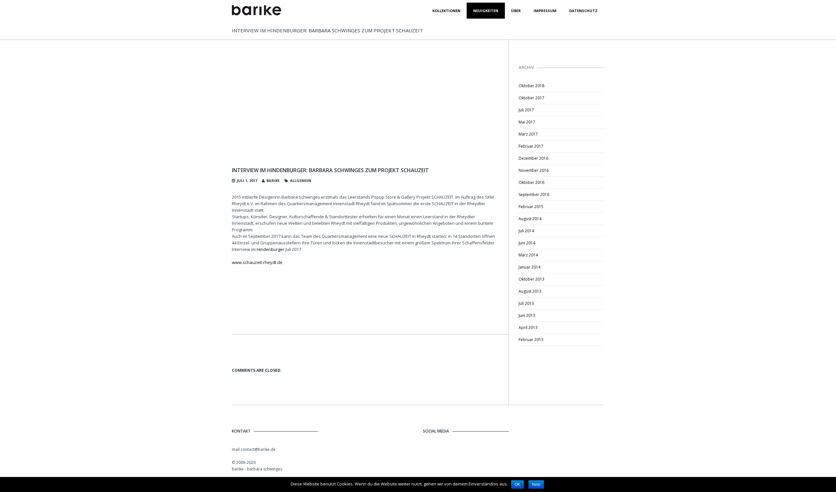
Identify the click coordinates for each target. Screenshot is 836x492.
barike (273, 180)
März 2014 (528, 255)
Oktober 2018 (531, 86)
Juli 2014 (526, 231)
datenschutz (583, 10)
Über (516, 10)
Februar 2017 (531, 146)
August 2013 (530, 291)
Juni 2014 (527, 243)
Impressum (545, 10)
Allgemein (300, 180)
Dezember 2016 (533, 158)
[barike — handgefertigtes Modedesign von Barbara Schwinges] (256, 10)
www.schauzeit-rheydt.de (257, 262)
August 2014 (530, 218)
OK (517, 484)
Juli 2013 (526, 303)
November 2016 (534, 170)
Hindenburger (270, 249)
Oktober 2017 (531, 98)
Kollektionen (446, 10)
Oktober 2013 (531, 279)
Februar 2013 (531, 339)
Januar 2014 (529, 267)
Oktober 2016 (531, 182)
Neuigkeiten (485, 10)
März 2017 (528, 134)
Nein (536, 484)
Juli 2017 (526, 110)
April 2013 (528, 327)
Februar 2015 (531, 206)
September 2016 (534, 194)
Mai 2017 (527, 122)
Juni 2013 (527, 315)
